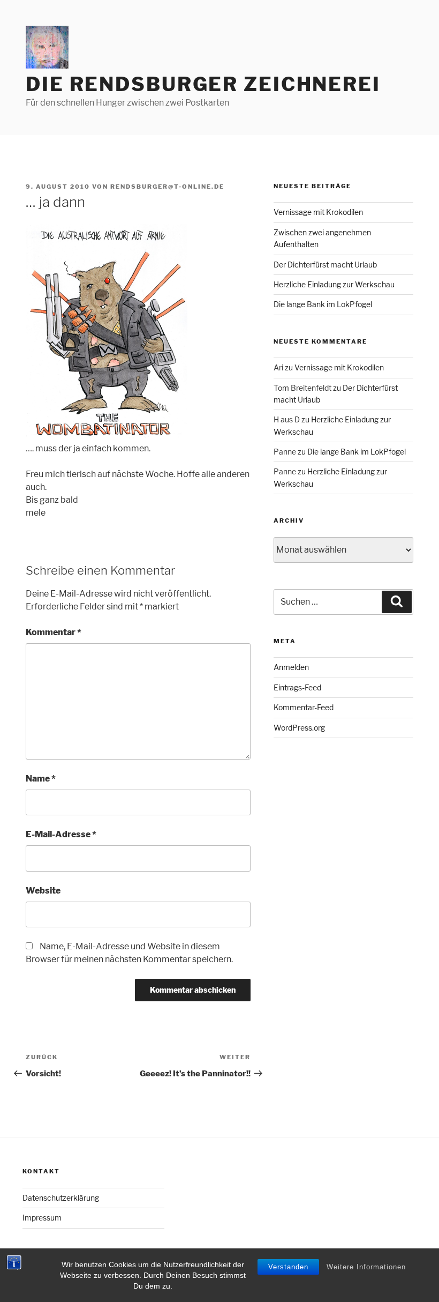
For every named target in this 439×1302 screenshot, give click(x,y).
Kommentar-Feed (304, 707)
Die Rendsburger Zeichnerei (203, 84)
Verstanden (288, 1267)
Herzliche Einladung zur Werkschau (334, 284)
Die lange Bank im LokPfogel (323, 304)
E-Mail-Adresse (61, 834)
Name (41, 778)
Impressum (42, 1217)
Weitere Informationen (366, 1267)
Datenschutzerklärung (60, 1197)
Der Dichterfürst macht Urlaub (325, 264)
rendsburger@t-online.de (167, 186)
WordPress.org (299, 727)
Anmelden (291, 667)
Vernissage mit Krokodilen (318, 212)
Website (43, 891)
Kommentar (53, 632)
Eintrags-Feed (297, 687)
